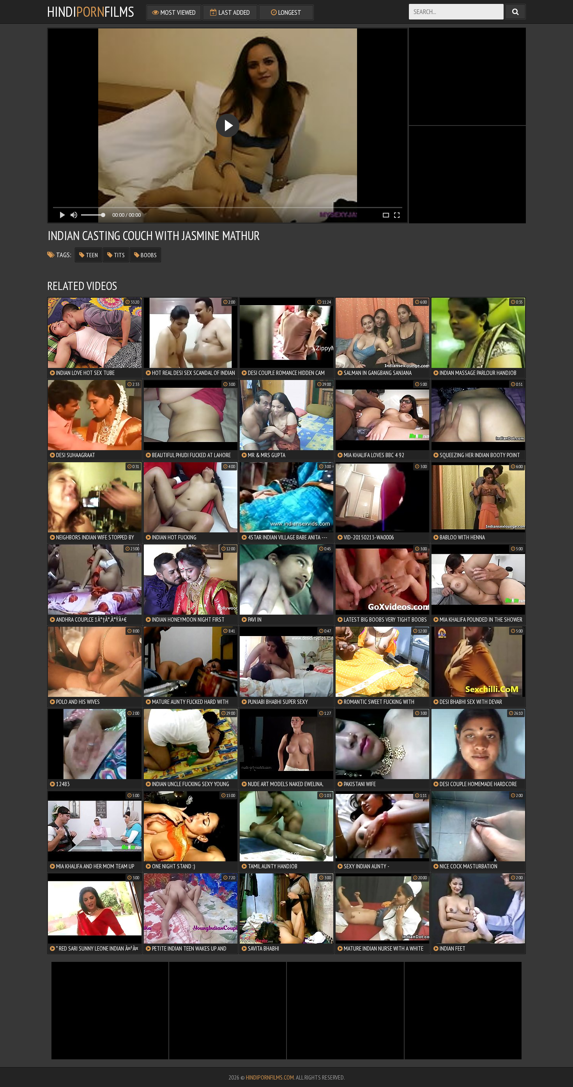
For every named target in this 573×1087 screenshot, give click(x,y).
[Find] (515, 11)
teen (91, 255)
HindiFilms (90, 11)
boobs (148, 255)
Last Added (233, 12)
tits (119, 255)
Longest (289, 12)
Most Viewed (177, 12)
